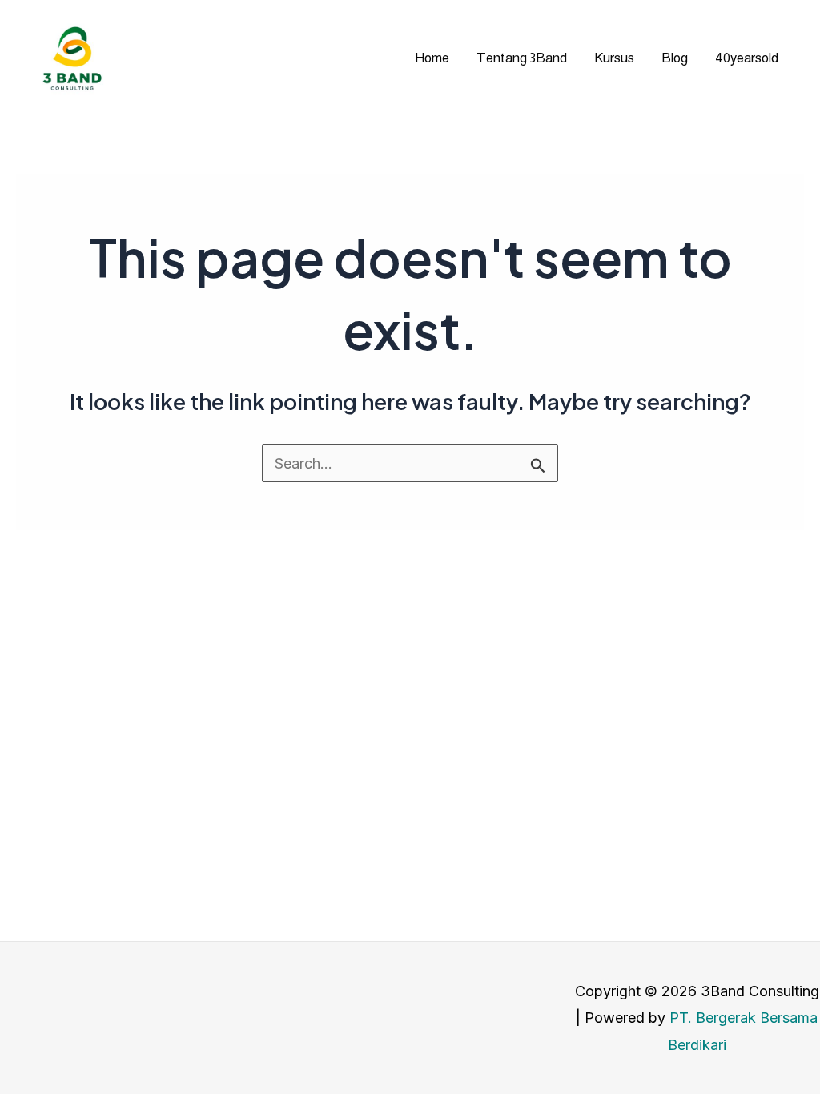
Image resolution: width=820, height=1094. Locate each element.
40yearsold (746, 58)
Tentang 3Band (521, 58)
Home (432, 58)
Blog (674, 58)
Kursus (614, 58)
